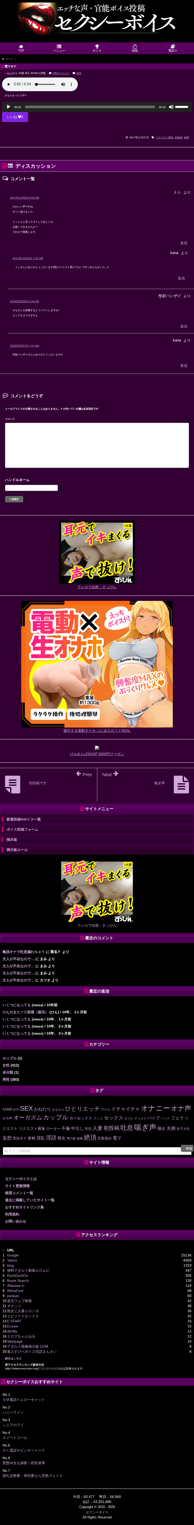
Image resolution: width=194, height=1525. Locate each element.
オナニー (155, 1108)
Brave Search (18, 1281)
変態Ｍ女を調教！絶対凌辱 (24, 1463)
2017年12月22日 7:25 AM (28, 258)
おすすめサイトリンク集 (24, 1207)
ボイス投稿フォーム (22, 829)
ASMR (7, 1109)
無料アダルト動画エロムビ (28, 1270)
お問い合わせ (15, 1221)
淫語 (51, 1137)
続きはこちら (13, 1358)
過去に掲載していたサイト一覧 (30, 1200)
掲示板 (12, 839)
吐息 (126, 1127)
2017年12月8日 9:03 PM (24, 197)
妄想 (7, 1137)
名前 (97, 480)
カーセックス (80, 1118)
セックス (113, 1117)
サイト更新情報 (17, 1186)
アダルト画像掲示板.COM (27, 1346)
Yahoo (12, 1260)
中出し (77, 1128)
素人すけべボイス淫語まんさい (32, 1351)
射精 (31, 1138)
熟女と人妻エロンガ (23, 1311)
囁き (161, 1128)
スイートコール (15, 1438)
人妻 (97, 1128)
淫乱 (40, 1138)
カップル (10, 1058)
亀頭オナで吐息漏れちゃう (24, 952)
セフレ (128, 1118)
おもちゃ (58, 1109)
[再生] (8, 106)
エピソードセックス (23, 1316)
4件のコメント (61, 73)
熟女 (62, 1138)
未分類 (8, 1072)
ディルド (140, 1118)
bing (10, 1265)
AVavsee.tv (16, 1286)
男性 (6, 1079)
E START (14, 1321)
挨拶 (186, 137)
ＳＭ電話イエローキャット (24, 1400)
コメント (10, 418)
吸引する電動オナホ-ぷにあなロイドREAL (97, 731)
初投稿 (178, 137)
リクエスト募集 (164, 137)
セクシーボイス (97, 1512)
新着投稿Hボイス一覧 (24, 819)
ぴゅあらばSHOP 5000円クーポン (97, 754)
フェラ (177, 1118)
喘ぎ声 (145, 1127)
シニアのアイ (13, 1425)
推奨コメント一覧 (19, 1193)
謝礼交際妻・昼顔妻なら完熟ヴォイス (33, 1476)
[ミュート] (171, 106)
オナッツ (14, 1306)
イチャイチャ (125, 1109)
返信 (183, 243)
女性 (78, 73)
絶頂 (90, 1137)
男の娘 (71, 1138)
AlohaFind (15, 1291)
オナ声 (181, 1108)
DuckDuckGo (17, 1275)
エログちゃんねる (21, 1336)
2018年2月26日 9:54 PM (24, 301)
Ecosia (12, 1326)
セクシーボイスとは (21, 1179)
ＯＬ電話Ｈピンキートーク (24, 1450)
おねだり (42, 1109)
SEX (26, 1108)
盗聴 (80, 1138)
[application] (97, 107)
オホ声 (7, 1118)
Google (13, 1255)
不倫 (65, 1128)
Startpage (15, 1341)
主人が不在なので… (18, 959)
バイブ (154, 1118)
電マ (117, 1138)
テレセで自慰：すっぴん (97, 587)
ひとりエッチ (82, 1108)
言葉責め (105, 1138)
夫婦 (171, 1128)
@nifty (12, 1331)
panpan (13, 1296)
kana (10, 73)
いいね (15, 117)
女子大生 (183, 1129)
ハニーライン (13, 1412)
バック (165, 1118)
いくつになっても (17, 1005)
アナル (105, 1109)
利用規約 (12, 1214)
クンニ (98, 1118)
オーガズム (27, 1117)
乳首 (88, 1129)
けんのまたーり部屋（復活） (25, 1012)
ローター (53, 1129)
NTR (16, 1109)
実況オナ (20, 1138)
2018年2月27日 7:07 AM (24, 345)
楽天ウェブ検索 (19, 1301)
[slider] (182, 106)
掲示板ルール (17, 849)
